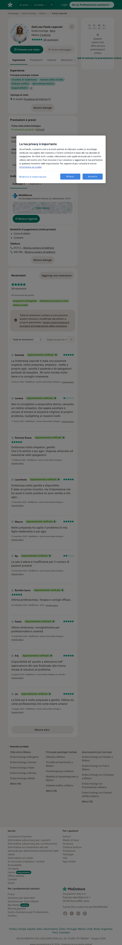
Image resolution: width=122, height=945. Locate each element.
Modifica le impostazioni (32, 177)
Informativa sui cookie (30, 167)
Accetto (92, 176)
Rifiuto (70, 176)
